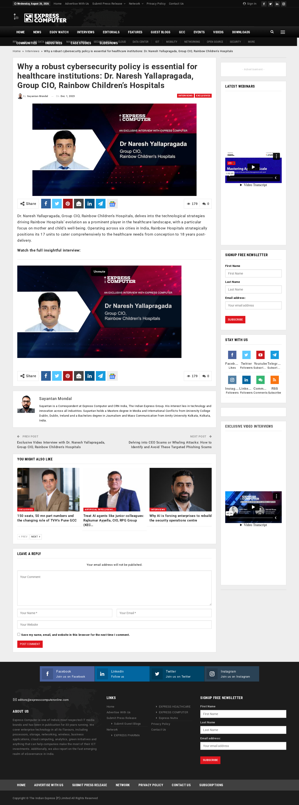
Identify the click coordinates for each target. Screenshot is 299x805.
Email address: (235, 297)
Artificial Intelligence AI (100, 509)
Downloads (241, 32)
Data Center (140, 41)
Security (235, 41)
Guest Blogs (160, 32)
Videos (218, 32)
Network (134, 3)
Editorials (111, 32)
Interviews (85, 32)
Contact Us (176, 3)
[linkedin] (277, 3)
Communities (26, 43)
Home (58, 3)
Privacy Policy (156, 3)
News (37, 32)
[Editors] (15, 699)
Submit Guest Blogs (127, 723)
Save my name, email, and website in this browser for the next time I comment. (75, 634)
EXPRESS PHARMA (127, 735)
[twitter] (270, 3)
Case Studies (81, 43)
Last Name (232, 282)
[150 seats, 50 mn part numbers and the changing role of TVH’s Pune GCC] (48, 489)
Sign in (251, 3)
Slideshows (109, 43)
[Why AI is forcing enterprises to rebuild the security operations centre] (181, 489)
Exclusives (203, 95)
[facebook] (264, 3)
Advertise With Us (77, 3)
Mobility (171, 41)
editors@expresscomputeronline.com (43, 699)
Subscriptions (211, 785)
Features (135, 32)
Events (199, 32)
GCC (182, 32)
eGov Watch (59, 32)
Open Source (215, 41)
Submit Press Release (107, 3)
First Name (232, 266)
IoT (157, 41)
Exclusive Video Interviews (249, 426)
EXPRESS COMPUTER (173, 712)
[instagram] (283, 3)
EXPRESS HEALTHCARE (175, 706)
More (251, 41)
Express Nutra (168, 718)
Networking (192, 41)
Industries (53, 43)
